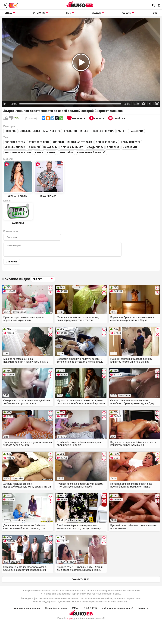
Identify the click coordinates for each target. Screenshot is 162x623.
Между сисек (95, 147)
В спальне (113, 147)
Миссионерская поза (18, 152)
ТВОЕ (154, 13)
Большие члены (30, 131)
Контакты (143, 608)
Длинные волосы (106, 142)
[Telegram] (52, 118)
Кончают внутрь (103, 131)
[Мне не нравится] (11, 118)
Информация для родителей (117, 608)
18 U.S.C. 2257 (89, 608)
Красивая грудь (130, 142)
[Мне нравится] (5, 118)
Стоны (39, 152)
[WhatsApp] (61, 118)
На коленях (50, 147)
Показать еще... (81, 579)
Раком (51, 152)
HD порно (10, 131)
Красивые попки (15, 147)
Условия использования (27, 608)
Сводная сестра (15, 142)
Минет (122, 131)
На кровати (130, 147)
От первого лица (38, 142)
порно (70, 618)
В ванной (34, 147)
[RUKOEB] (79, 4)
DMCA (75, 608)
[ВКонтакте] (43, 118)
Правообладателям (56, 608)
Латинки (58, 142)
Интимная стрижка (79, 142)
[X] (57, 118)
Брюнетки (70, 131)
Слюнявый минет (72, 147)
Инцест (85, 131)
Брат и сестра (51, 131)
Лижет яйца (66, 152)
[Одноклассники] (48, 118)
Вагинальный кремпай (91, 152)
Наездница (136, 131)
